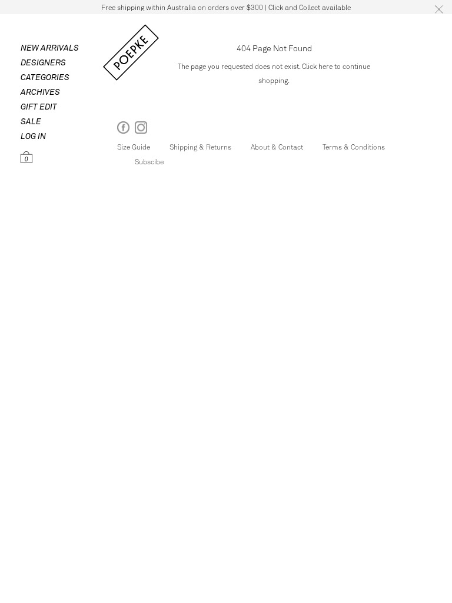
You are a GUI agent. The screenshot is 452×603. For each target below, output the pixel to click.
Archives (40, 92)
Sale (31, 121)
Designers (43, 62)
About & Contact (277, 147)
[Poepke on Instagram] (141, 129)
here (325, 66)
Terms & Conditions (354, 147)
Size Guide (133, 147)
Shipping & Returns (200, 147)
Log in (33, 136)
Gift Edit (39, 106)
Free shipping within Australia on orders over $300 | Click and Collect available (226, 7)
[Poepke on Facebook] (123, 129)
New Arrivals (50, 47)
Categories (45, 77)
